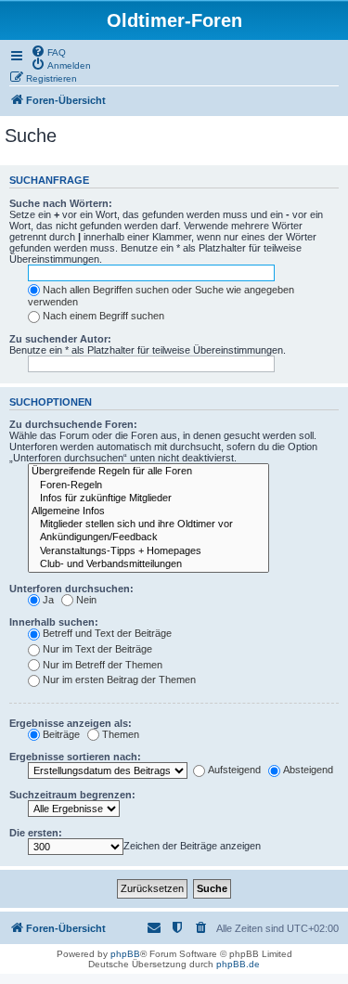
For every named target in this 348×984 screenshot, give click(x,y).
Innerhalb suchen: (53, 622)
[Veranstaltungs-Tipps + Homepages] (148, 551)
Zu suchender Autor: (60, 338)
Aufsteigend (234, 769)
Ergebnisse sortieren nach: (75, 756)
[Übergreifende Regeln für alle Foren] (148, 471)
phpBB (125, 954)
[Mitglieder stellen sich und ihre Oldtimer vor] (148, 524)
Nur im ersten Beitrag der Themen (119, 679)
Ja (48, 599)
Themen (120, 734)
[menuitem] (48, 51)
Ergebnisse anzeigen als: (70, 723)
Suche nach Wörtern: (60, 203)
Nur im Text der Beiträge (97, 648)
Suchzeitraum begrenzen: (72, 794)
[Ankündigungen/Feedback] (148, 537)
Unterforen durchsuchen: (71, 588)
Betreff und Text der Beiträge (107, 633)
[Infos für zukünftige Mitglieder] (148, 498)
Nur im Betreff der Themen (102, 664)
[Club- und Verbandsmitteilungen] (148, 564)
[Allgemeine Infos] (148, 511)
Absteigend (308, 769)
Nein (86, 599)
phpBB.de (238, 964)
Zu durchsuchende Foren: (73, 424)
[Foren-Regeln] (148, 485)
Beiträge (61, 734)
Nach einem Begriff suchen (103, 315)
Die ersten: (35, 832)
